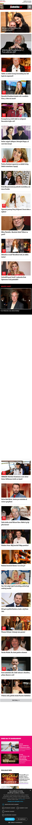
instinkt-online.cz (23, 782)
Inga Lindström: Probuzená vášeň (24, 745)
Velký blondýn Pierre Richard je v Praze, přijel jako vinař (12, 51)
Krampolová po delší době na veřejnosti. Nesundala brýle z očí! (13, 120)
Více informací (22, 799)
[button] (16, 801)
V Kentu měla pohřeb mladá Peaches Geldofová (16, 696)
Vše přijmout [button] (9, 819)
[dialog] (16, 807)
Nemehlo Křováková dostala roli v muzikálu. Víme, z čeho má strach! (14, 97)
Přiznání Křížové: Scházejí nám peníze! (13, 632)
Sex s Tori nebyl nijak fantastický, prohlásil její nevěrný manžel (15, 587)
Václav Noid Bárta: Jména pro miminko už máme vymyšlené (14, 501)
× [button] (30, 790)
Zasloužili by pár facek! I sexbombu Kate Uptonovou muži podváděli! (13, 278)
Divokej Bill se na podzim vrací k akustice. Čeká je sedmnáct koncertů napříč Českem (24, 777)
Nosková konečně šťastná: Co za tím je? (13, 566)
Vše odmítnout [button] (22, 819)
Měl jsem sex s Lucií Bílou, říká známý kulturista (11, 29)
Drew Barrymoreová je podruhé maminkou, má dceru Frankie (15, 188)
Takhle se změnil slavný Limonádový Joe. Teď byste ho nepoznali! (15, 75)
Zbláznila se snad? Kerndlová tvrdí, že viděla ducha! (14, 256)
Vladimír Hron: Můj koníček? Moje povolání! (15, 545)
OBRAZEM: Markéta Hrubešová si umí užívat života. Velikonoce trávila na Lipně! (14, 478)
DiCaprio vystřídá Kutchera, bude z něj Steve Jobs (14, 610)
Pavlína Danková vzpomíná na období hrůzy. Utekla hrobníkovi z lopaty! (15, 165)
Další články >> (16, 700)
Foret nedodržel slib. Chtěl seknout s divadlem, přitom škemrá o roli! (15, 674)
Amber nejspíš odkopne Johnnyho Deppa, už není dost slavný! (15, 143)
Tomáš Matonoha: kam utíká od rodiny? (10, 311)
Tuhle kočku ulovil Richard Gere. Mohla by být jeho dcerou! (15, 524)
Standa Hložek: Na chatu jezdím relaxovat (14, 652)
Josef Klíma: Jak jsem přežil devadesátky (24, 757)
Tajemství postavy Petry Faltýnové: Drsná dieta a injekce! (16, 211)
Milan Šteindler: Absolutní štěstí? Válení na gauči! (14, 233)
